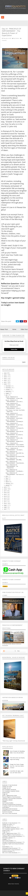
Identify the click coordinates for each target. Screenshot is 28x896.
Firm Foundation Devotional (9, 789)
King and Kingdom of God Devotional (11, 797)
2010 (5, 503)
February (8, 483)
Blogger (20, 883)
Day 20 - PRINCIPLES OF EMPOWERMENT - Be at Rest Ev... (14, 433)
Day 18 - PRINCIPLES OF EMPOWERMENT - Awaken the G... (15, 440)
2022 (5, 380)
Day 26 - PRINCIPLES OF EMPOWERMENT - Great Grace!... (14, 414)
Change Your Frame (7, 786)
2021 (5, 382)
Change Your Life (6, 788)
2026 (5, 373)
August (7, 393)
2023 (5, 378)
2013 (5, 498)
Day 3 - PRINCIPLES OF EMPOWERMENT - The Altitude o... (15, 470)
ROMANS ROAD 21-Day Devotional (11, 810)
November (8, 387)
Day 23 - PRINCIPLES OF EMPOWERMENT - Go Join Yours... (14, 424)
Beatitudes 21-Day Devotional (9, 785)
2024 (5, 376)
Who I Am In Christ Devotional (9, 813)
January (7, 485)
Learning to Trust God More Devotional (12, 798)
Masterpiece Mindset (7, 800)
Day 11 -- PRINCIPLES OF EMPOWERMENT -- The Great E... (14, 449)
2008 (5, 507)
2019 (5, 487)
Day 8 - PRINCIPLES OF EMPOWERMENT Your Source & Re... (15, 455)
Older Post (24, 329)
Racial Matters (5, 807)
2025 (5, 375)
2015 (5, 494)
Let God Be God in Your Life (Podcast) (15, 446)
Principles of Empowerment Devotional (11, 804)
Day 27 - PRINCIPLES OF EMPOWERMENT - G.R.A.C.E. (13, 407)
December (8, 386)
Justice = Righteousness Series (9, 795)
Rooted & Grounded (7, 812)
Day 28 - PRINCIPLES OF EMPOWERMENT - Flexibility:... (13, 404)
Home (14, 329)
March (7, 481)
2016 (5, 492)
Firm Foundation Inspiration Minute (10, 791)
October (8, 389)
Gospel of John (5, 792)
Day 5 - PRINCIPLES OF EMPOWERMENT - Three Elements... (15, 462)
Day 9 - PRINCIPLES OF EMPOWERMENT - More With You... (15, 452)
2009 (5, 505)
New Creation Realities (7, 803)
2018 (5, 489)
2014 (5, 496)
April (7, 480)
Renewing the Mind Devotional (9, 809)
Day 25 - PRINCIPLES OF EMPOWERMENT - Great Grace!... (14, 417)
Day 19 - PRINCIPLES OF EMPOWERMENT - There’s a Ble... (14, 437)
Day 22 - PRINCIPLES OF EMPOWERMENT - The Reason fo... (15, 427)
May (7, 478)
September (8, 391)
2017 (5, 491)
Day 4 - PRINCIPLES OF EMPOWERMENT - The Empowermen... (12, 466)
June (7, 476)
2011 (5, 501)
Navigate (4, 801)
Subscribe (14, 349)
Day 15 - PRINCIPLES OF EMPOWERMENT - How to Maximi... (15, 443)
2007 (5, 509)
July (7, 395)
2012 (5, 500)
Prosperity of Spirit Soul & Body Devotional (12, 806)
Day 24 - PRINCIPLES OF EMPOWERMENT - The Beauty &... (15, 420)
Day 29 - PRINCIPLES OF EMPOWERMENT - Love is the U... (14, 400)
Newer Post (4, 329)
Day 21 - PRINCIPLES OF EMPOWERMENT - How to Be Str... (15, 430)
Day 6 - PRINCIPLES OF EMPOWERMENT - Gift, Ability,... (14, 458)
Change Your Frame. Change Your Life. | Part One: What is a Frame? (17, 766)
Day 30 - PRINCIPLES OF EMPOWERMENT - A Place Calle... (14, 397)
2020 (5, 384)
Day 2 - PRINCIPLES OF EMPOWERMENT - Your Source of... (15, 473)
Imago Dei (4, 794)
